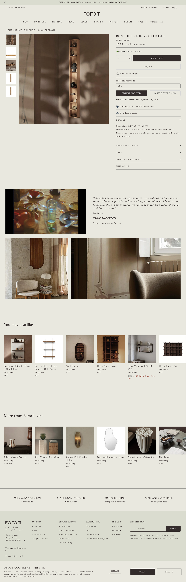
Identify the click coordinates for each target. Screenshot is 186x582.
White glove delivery (165, 93)
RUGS (71, 22)
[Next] (180, 2)
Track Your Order (67, 530)
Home (9, 30)
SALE (140, 22)
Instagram (117, 526)
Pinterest (116, 534)
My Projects (64, 526)
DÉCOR (84, 22)
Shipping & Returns (68, 534)
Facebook (116, 530)
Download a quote (128, 113)
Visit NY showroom (149, 7)
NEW (25, 22)
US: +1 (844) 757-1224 (15, 540)
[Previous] (6, 2)
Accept (142, 572)
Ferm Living (123, 40)
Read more (98, 213)
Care (119, 152)
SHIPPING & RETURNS (128, 159)
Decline (169, 572)
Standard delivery (131, 93)
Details (121, 120)
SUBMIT (173, 529)
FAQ (88, 530)
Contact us (91, 526)
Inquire (148, 67)
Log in (127, 44)
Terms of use (65, 538)
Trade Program (93, 534)
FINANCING (122, 166)
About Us (36, 526)
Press (34, 530)
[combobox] (20, 7)
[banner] (93, 2)
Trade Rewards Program (97, 538)
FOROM (128, 22)
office (18, 30)
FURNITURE (40, 22)
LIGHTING (57, 22)
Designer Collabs (40, 538)
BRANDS (113, 22)
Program (156, 21)
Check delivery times (125, 81)
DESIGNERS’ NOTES (127, 146)
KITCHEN (98, 22)
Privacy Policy (29, 576)
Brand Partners (39, 534)
